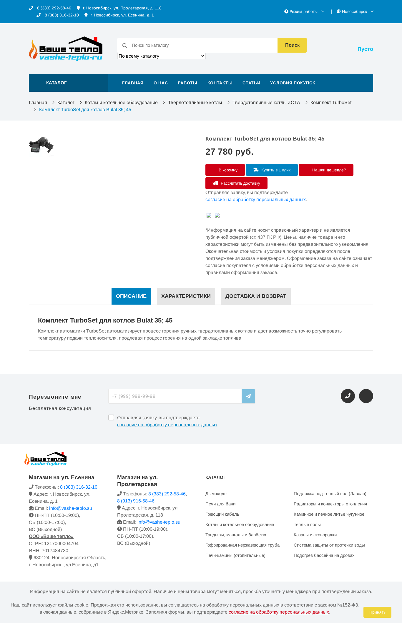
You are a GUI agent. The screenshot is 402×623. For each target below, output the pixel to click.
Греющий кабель (222, 514)
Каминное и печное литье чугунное (329, 514)
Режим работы (303, 11)
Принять (377, 612)
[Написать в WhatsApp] (366, 396)
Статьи (251, 83)
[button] (68, 83)
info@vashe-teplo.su (70, 508)
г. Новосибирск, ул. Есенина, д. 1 (122, 15)
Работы (187, 83)
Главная (133, 83)
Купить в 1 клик (275, 170)
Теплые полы (307, 524)
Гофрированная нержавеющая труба (242, 544)
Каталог (65, 102)
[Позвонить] (348, 396)
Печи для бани (220, 503)
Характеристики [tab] (186, 296)
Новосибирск (354, 11)
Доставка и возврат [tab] (255, 296)
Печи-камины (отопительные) (235, 555)
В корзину (227, 170)
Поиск (292, 45)
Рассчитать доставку (240, 183)
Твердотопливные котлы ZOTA (266, 102)
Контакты (220, 83)
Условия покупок (292, 83)
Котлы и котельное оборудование (121, 102)
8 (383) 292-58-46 (53, 8)
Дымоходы (216, 493)
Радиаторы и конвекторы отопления (330, 503)
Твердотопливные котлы (195, 102)
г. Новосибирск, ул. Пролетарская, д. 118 (122, 8)
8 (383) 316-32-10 (61, 15)
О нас (161, 83)
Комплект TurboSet (330, 102)
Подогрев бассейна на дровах (324, 555)
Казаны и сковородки (315, 534)
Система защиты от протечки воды (329, 544)
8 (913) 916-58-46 (136, 500)
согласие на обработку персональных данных (255, 199)
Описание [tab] (131, 296)
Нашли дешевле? (328, 170)
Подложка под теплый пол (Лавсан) (330, 493)
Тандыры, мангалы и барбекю (235, 534)
